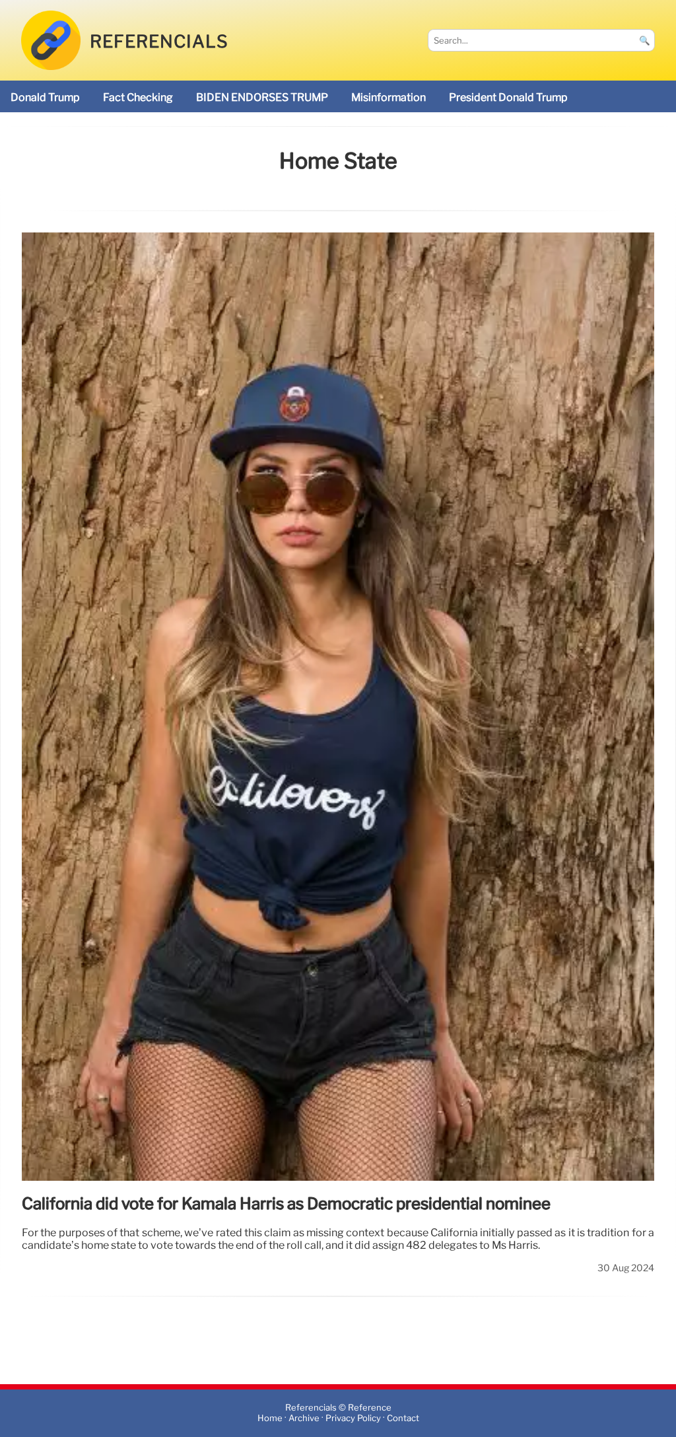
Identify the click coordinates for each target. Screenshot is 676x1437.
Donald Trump (45, 97)
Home (270, 1419)
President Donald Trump (508, 97)
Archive (304, 1419)
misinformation (388, 97)
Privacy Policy (353, 1419)
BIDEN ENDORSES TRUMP (262, 97)
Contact (403, 1419)
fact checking (138, 97)
